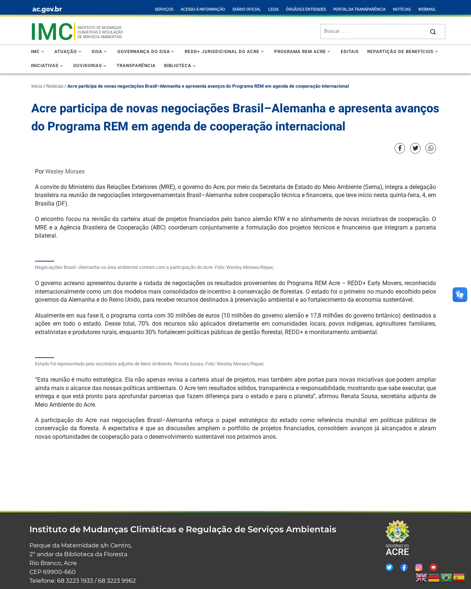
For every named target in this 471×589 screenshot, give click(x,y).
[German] (434, 577)
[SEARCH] (374, 31)
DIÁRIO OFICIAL (247, 9)
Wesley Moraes (65, 171)
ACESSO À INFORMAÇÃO (203, 9)
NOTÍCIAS (402, 9)
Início (36, 86)
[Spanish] (459, 577)
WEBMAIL (427, 9)
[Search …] (433, 31)
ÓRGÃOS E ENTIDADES (306, 9)
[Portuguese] (446, 577)
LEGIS (273, 9)
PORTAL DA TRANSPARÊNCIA (359, 9)
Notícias (54, 86)
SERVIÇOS (164, 9)
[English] (421, 577)
